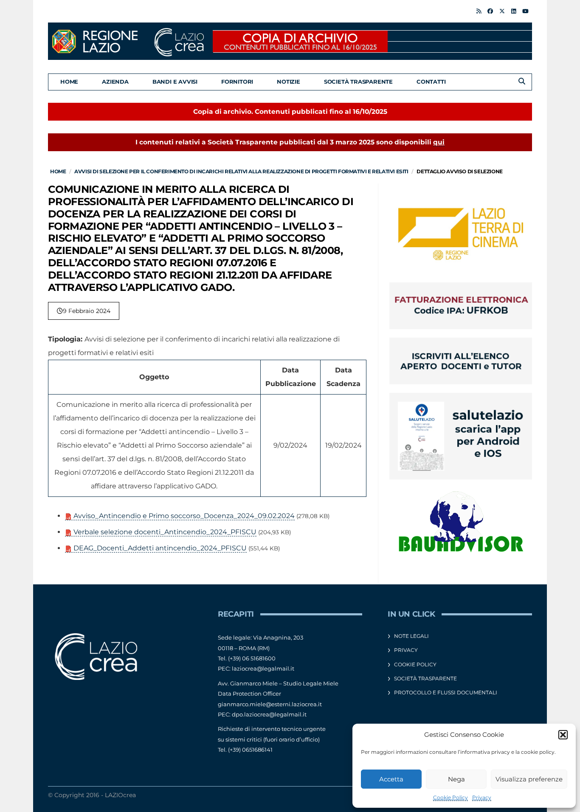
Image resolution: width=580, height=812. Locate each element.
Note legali (411, 636)
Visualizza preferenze (529, 779)
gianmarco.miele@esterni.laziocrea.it (270, 704)
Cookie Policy (450, 797)
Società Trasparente (358, 81)
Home (69, 81)
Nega (456, 779)
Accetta (391, 779)
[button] (563, 734)
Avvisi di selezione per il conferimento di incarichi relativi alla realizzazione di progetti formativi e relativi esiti (241, 171)
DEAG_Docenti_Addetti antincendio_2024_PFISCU (159, 548)
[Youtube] (525, 11)
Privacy (481, 797)
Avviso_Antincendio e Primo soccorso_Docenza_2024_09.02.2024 (183, 516)
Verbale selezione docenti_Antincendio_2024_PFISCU (164, 532)
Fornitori (237, 81)
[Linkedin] (513, 11)
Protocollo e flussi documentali (445, 692)
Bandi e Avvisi (174, 81)
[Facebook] (490, 11)
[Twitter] (502, 11)
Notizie (288, 81)
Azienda (115, 81)
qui (439, 142)
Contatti (431, 81)
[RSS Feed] (478, 11)
